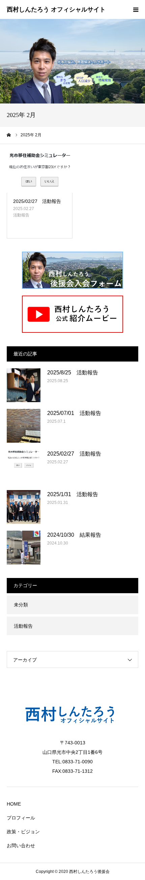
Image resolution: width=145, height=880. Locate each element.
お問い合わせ (21, 845)
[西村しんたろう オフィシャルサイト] (56, 10)
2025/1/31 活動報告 (72, 494)
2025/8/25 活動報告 (72, 372)
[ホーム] (9, 135)
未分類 (21, 604)
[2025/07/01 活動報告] (23, 426)
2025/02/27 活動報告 (37, 201)
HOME (14, 804)
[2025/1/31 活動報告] (23, 507)
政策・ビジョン (23, 831)
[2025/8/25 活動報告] (23, 385)
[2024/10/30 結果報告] (23, 547)
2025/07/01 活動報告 (74, 413)
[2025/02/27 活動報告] (39, 172)
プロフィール (21, 817)
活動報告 (21, 215)
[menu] (135, 9)
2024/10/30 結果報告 (74, 535)
